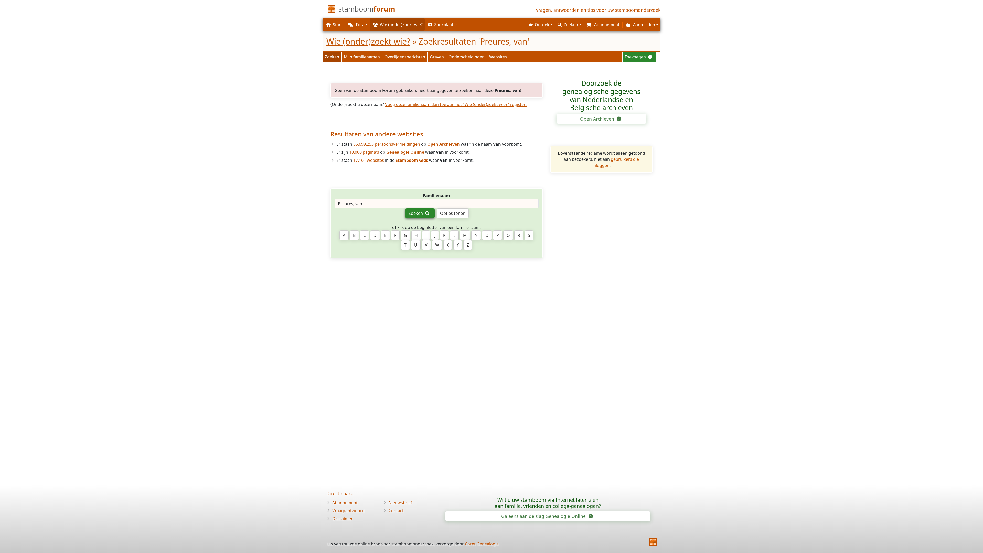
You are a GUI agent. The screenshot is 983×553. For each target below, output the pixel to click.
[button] (539, 24)
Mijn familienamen (362, 57)
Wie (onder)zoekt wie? (368, 41)
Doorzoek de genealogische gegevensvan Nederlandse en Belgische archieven (601, 95)
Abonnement (345, 502)
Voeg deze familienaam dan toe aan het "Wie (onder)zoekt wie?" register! (456, 104)
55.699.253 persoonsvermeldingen (386, 144)
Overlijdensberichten (404, 57)
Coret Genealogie (482, 544)
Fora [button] (360, 24)
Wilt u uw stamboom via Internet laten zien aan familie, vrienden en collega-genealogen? (548, 502)
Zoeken (332, 57)
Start (337, 24)
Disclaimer (342, 519)
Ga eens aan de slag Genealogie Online (544, 516)
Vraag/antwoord (348, 510)
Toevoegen (636, 57)
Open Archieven (597, 119)
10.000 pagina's (364, 152)
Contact (396, 510)
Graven (437, 57)
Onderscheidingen (466, 57)
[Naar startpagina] (653, 542)
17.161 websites (368, 160)
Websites (498, 57)
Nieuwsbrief (400, 502)
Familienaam (436, 195)
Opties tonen (452, 213)
